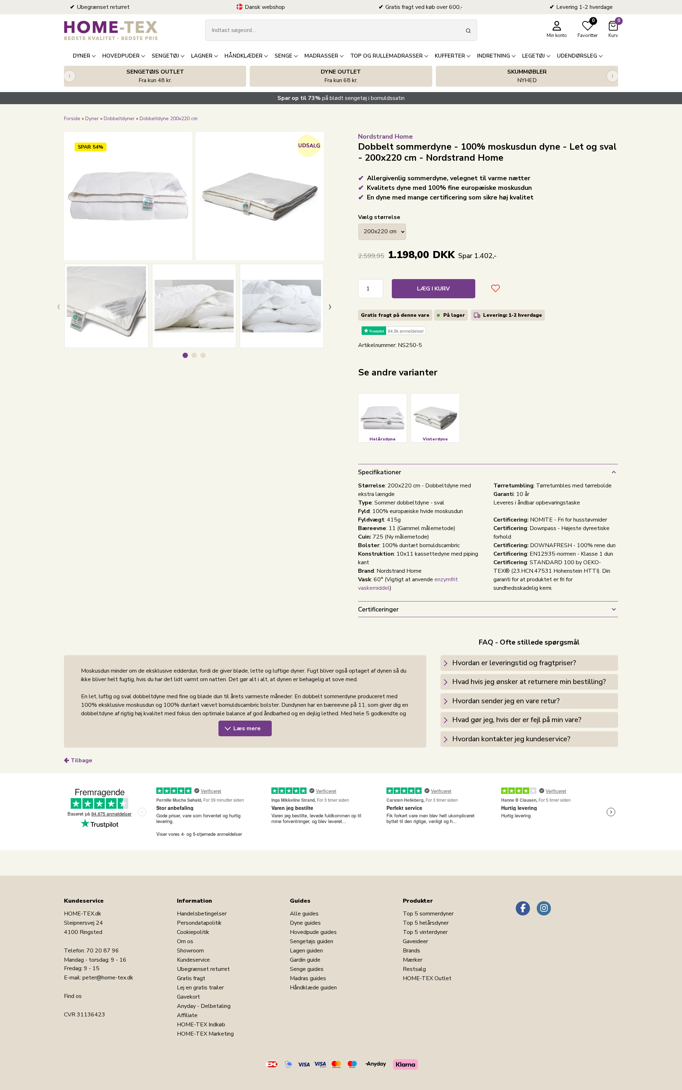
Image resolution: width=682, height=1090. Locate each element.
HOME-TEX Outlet (427, 978)
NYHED (527, 76)
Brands (411, 951)
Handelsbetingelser (202, 914)
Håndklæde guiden (313, 988)
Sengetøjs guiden (311, 941)
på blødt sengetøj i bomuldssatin (341, 98)
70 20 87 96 (102, 951)
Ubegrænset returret (203, 969)
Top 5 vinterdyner (425, 932)
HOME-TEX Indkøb (201, 1024)
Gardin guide (305, 960)
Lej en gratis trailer (200, 988)
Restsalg (414, 969)
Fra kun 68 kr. (341, 76)
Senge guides (307, 969)
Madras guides (308, 978)
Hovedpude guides (313, 932)
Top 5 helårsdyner (426, 923)
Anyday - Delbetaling (204, 1006)
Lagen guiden (306, 951)
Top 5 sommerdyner (428, 914)
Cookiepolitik (193, 932)
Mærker (412, 960)
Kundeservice (193, 960)
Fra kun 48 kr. (155, 76)
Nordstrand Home (385, 136)
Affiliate (187, 1015)
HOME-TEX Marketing (205, 1034)
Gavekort (188, 997)
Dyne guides (305, 923)
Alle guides (304, 914)
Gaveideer (415, 941)
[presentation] (69, 76)
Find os (73, 996)
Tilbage (81, 760)
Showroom (190, 951)
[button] (185, 355)
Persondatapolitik (199, 923)
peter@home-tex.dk (107, 978)
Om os (185, 941)
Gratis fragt (191, 978)
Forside (72, 118)
